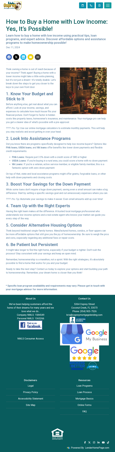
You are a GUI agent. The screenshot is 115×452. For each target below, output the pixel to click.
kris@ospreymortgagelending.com (84, 314)
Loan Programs (85, 385)
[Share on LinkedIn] (23, 57)
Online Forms (84, 405)
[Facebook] (85, 442)
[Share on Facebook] (9, 57)
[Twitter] (89, 442)
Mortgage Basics (84, 398)
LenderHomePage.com (97, 447)
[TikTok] (108, 442)
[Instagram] (94, 442)
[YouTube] (103, 442)
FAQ (84, 411)
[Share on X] (16, 57)
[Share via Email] (31, 57)
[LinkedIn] (98, 442)
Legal (31, 385)
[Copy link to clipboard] (38, 57)
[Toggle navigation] (107, 5)
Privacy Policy (30, 392)
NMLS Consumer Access (30, 338)
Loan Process (84, 392)
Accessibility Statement (30, 398)
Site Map (30, 405)
